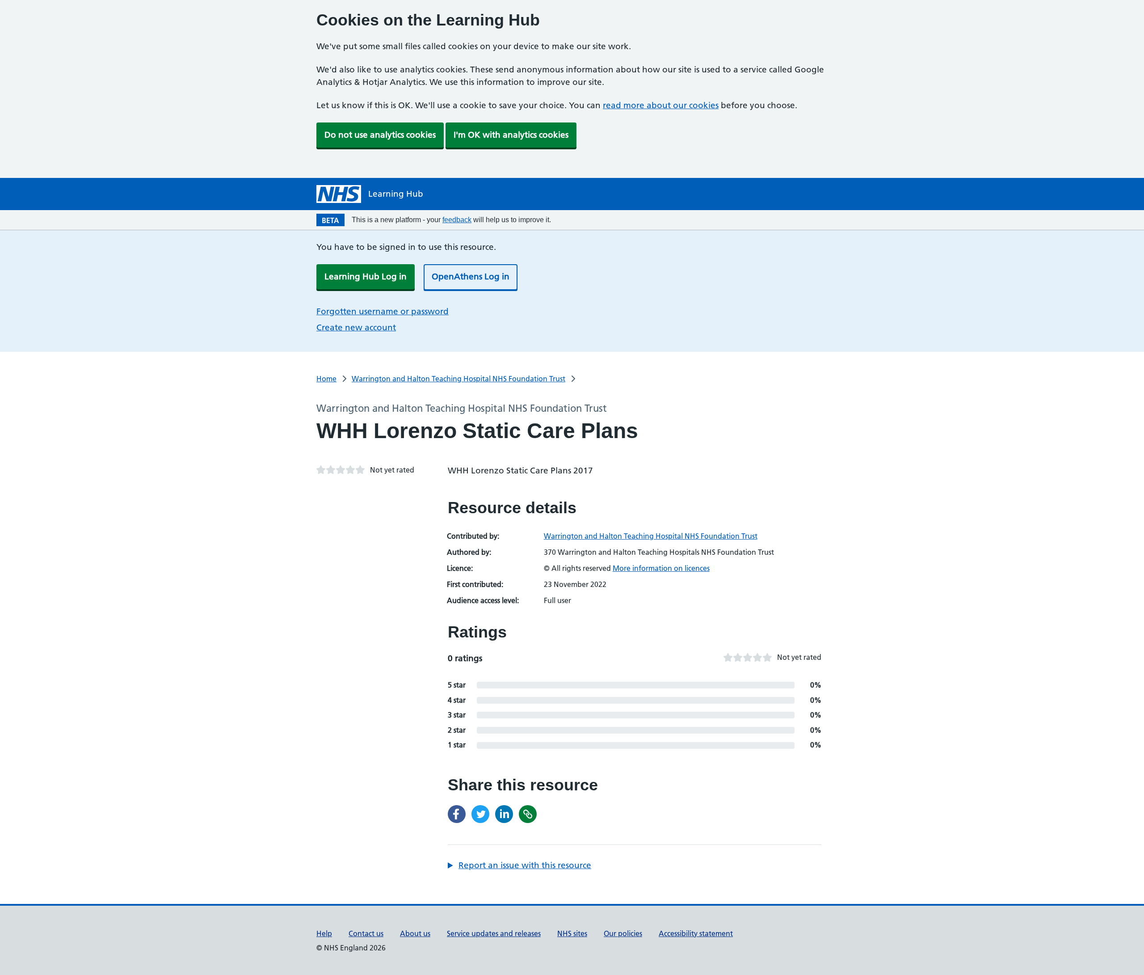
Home (326, 378)
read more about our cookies (661, 105)
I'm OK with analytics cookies (511, 135)
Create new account (356, 327)
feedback (456, 220)
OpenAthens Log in (470, 276)
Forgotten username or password (382, 311)
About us (415, 933)
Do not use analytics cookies (380, 135)
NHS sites (572, 933)
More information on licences (661, 568)
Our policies (623, 933)
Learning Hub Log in (365, 276)
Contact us (366, 933)
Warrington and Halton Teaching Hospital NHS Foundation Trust (458, 378)
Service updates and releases (494, 933)
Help (324, 933)
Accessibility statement (696, 933)
